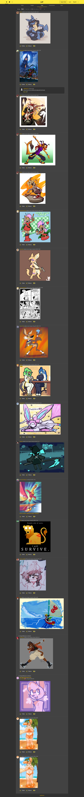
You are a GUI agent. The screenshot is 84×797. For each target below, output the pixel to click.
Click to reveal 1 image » (29, 513)
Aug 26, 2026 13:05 (34, 95)
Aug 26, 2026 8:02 (30, 678)
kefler (21, 95)
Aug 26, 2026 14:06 (34, 133)
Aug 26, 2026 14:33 (39, 210)
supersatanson (24, 479)
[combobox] (28, 9)
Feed (42, 5)
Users (62, 5)
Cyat (20, 597)
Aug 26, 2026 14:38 (36, 249)
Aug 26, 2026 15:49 (35, 364)
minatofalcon (22, 403)
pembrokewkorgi (23, 210)
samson (21, 441)
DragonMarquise (23, 636)
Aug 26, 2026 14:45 (39, 287)
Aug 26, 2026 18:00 (38, 558)
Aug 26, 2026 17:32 (31, 479)
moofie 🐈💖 (23, 678)
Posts (22, 5)
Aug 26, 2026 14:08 (34, 172)
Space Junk (22, 50)
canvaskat (22, 249)
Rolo (20, 717)
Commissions (52, 5)
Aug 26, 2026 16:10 (35, 441)
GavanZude (22, 326)
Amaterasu (22, 637)
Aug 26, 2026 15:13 (37, 326)
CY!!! (20, 520)
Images (32, 5)
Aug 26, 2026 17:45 (34, 520)
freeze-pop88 (22, 558)
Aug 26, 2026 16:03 (37, 403)
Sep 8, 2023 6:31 (36, 637)
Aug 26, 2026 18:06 (34, 717)
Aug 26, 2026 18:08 (34, 756)
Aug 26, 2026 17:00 (37, 50)
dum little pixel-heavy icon (25, 677)
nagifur (21, 364)
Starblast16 (26, 88)
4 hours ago (31, 88)
